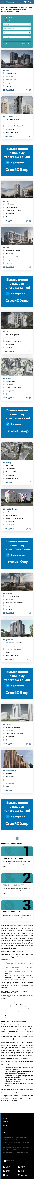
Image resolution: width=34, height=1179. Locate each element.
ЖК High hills (7, 593)
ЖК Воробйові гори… (10, 509)
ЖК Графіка (7, 378)
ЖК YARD (6, 247)
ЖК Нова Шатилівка (10, 771)
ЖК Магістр (7, 463)
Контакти (6, 1118)
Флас (7, 394)
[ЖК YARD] (17, 236)
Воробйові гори (11, 525)
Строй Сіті (9, 348)
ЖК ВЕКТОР (7, 724)
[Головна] (10, 2)
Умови (5, 1132)
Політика (6, 1129)
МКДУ (8, 786)
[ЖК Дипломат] (17, 628)
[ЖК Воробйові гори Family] (17, 497)
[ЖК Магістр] (17, 451)
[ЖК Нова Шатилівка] (17, 759)
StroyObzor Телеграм (10, 1160)
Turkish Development (12, 478)
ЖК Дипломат (8, 640)
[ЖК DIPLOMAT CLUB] (17, 105)
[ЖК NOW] (17, 59)
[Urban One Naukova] (17, 320)
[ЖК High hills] (17, 582)
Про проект (6, 1125)
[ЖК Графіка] (17, 367)
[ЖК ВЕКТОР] (17, 712)
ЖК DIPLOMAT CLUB (10, 117)
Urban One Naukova (9, 332)
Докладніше (8, 90)
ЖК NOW (6, 70)
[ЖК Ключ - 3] (17, 189)
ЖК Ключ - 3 (7, 201)
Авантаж (9, 86)
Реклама (5, 1122)
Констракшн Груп (12, 132)
